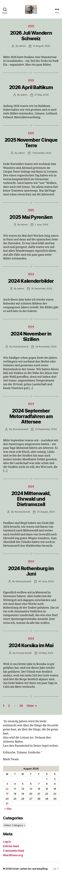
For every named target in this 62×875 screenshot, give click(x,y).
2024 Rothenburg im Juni (31, 571)
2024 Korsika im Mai (31, 645)
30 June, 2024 (46, 581)
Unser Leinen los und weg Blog (29, 868)
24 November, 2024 (45, 346)
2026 (31, 26)
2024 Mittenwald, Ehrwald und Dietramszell (31, 498)
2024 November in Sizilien (31, 336)
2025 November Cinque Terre (31, 142)
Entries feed (11, 846)
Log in (7, 841)
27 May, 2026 (41, 94)
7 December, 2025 (41, 152)
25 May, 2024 (46, 653)
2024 (31, 274)
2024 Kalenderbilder (31, 281)
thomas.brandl (20, 346)
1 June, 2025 (41, 224)
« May (8, 808)
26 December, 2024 (41, 288)
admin (22, 45)
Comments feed (13, 850)
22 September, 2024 (46, 429)
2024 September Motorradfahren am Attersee (31, 416)
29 (21, 705)
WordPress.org (13, 855)
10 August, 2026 (41, 45)
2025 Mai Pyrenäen (30, 217)
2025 (31, 133)
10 (7, 788)
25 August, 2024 (46, 511)
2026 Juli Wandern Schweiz (31, 35)
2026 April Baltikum (31, 87)
